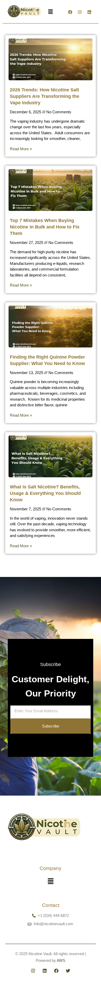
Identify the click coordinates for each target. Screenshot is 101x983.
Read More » (21, 149)
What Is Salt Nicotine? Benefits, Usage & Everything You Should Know (45, 493)
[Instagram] (80, 12)
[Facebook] (70, 12)
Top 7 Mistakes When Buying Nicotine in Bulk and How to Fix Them (45, 227)
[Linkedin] (89, 12)
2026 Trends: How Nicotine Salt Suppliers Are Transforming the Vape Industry (44, 96)
